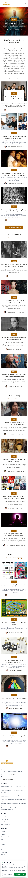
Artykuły (4, 783)
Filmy (14, 170)
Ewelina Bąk (4, 816)
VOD (2, 839)
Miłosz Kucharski (5, 822)
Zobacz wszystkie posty (14, 238)
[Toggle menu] (25, 3)
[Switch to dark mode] (22, 3)
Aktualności (4, 852)
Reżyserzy (3, 834)
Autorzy (3, 813)
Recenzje (3, 831)
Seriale (14, 19)
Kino (14, 581)
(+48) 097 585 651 (7, 777)
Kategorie (4, 828)
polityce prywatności (6, 871)
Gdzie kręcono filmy (5, 836)
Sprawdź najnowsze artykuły (14, 227)
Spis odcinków (4, 854)
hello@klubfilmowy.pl (8, 779)
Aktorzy (14, 261)
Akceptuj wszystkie (20, 874)
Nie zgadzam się (8, 874)
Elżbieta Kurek (4, 819)
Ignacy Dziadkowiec (6, 824)
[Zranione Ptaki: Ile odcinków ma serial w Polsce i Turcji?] (14, 91)
